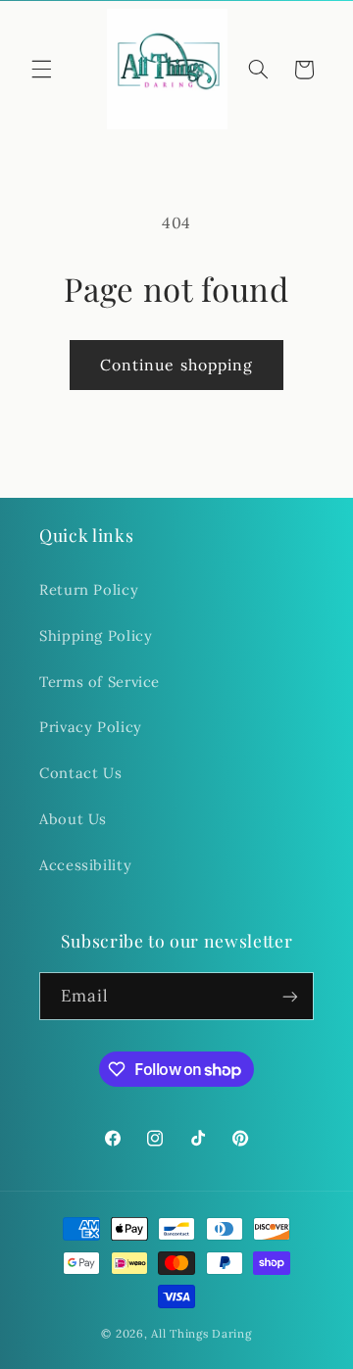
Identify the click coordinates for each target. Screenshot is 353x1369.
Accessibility (85, 865)
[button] (41, 69)
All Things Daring (201, 1333)
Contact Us (80, 772)
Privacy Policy (90, 726)
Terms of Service (99, 681)
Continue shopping (176, 364)
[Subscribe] (290, 996)
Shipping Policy (95, 635)
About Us (73, 818)
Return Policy (88, 589)
